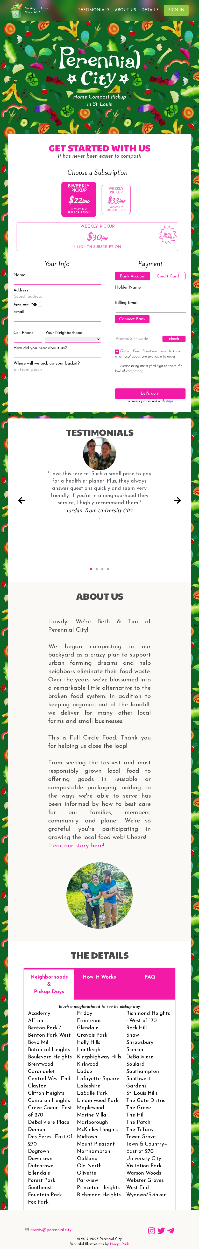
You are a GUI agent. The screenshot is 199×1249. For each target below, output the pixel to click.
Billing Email (126, 303)
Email (18, 312)
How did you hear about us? (40, 348)
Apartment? (25, 304)
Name (19, 275)
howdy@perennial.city (51, 1230)
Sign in (176, 10)
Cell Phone (23, 333)
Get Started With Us (99, 147)
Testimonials (93, 10)
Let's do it (150, 394)
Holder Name (128, 287)
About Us (125, 10)
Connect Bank (132, 319)
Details (150, 10)
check (174, 339)
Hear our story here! (76, 846)
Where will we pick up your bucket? (46, 363)
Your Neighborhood (63, 333)
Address (20, 290)
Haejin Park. (120, 1244)
